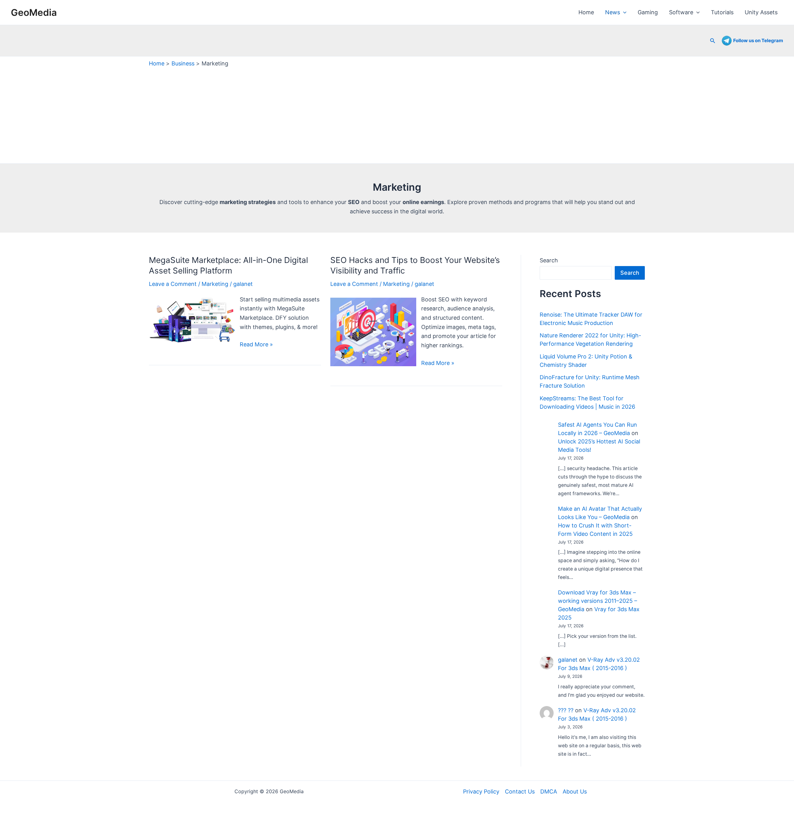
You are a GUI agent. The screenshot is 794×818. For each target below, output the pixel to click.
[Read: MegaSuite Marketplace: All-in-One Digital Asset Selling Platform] (192, 319)
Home (586, 12)
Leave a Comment (173, 284)
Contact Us (520, 791)
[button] (623, 12)
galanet (568, 659)
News (612, 12)
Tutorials (722, 12)
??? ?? (565, 710)
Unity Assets (761, 12)
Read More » (256, 345)
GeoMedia (34, 12)
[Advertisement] (397, 113)
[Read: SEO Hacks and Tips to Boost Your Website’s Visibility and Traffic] (373, 331)
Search (549, 260)
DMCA (548, 791)
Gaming (648, 12)
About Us (575, 791)
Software (681, 12)
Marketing (215, 284)
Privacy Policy (481, 791)
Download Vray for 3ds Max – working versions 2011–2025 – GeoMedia (597, 600)
